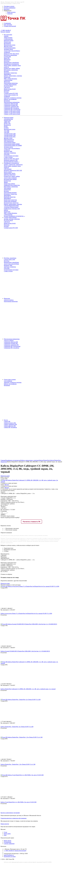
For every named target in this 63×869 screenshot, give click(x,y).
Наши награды (11, 12)
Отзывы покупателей (10, 26)
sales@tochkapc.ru (9, 855)
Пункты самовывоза (9, 7)
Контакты (6, 9)
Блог (5, 835)
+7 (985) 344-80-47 (6, 30)
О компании (7, 23)
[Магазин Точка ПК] (13, 20)
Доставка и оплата (9, 6)
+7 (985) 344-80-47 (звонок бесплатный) (15, 850)
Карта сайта (7, 833)
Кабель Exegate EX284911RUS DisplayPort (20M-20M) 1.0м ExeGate (25, 651)
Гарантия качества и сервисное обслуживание (13, 818)
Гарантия (9, 13)
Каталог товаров (5, 31)
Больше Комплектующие (12, 161)
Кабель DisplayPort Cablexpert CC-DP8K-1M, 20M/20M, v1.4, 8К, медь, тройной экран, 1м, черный (28, 689)
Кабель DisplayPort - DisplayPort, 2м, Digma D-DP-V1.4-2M (17, 726)
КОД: (2, 477)
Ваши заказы (7, 840)
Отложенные (7, 842)
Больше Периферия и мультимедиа (14, 216)
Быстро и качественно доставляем (10, 812)
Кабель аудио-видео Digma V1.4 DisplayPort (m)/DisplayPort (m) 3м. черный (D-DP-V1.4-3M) (26, 613)
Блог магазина (8, 24)
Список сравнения (9, 843)
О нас (5, 832)
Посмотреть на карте (10, 856)
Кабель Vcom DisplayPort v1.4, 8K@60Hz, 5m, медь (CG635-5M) (18, 802)
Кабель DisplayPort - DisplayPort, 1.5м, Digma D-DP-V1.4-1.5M (18, 764)
